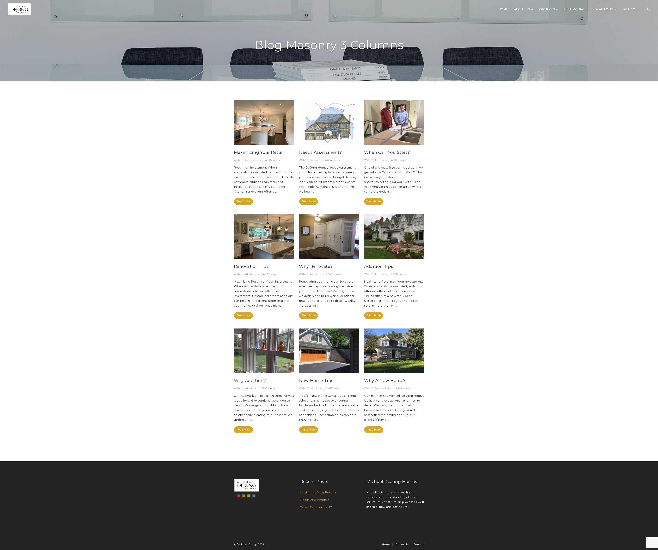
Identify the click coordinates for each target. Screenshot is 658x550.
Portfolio (604, 9)
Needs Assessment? (320, 152)
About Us (522, 9)
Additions (381, 160)
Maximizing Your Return (260, 152)
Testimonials (575, 9)
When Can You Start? (387, 152)
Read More (243, 201)
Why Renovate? (316, 266)
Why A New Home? (385, 380)
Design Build (383, 388)
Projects (547, 9)
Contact (629, 9)
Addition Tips (378, 266)
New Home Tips (316, 380)
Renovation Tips (251, 266)
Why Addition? (250, 380)
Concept (314, 160)
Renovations (252, 160)
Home (503, 9)
